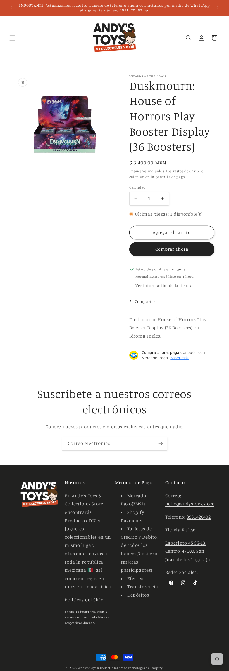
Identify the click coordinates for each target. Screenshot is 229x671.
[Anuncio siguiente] (218, 8)
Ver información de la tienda (164, 285)
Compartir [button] (145, 301)
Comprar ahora (172, 249)
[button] (12, 37)
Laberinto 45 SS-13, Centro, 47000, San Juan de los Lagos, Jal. (189, 551)
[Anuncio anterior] (11, 8)
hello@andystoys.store (189, 504)
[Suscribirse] (160, 444)
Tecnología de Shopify (145, 668)
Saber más (179, 358)
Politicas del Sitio (84, 599)
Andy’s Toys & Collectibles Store (102, 668)
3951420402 (199, 517)
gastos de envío (186, 171)
